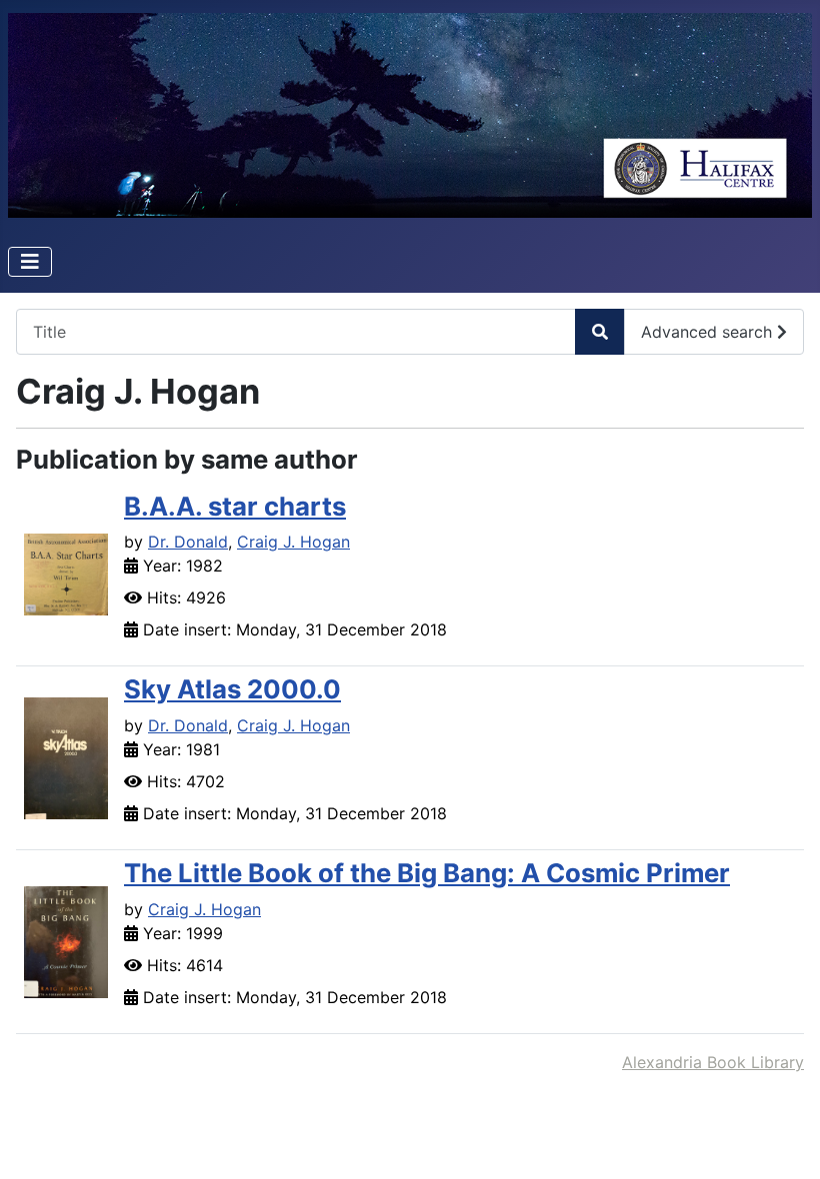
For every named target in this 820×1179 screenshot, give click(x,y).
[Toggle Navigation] (30, 262)
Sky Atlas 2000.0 (232, 688)
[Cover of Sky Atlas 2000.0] (66, 756)
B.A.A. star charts (235, 506)
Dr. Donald (188, 542)
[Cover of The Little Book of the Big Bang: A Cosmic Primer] (66, 940)
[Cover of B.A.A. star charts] (66, 573)
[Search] (600, 331)
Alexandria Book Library (713, 1062)
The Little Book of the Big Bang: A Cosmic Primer (427, 872)
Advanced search (709, 332)
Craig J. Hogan (293, 542)
